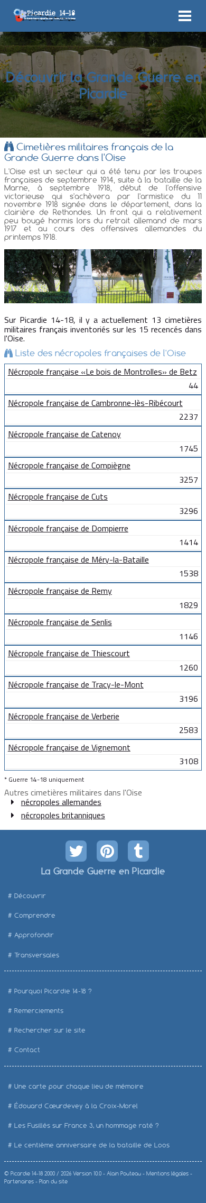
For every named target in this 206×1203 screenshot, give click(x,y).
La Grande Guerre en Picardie (103, 870)
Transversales (36, 955)
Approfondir (34, 935)
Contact (27, 1050)
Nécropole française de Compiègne (69, 465)
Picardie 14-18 (27, 1173)
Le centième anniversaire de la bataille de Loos (92, 1145)
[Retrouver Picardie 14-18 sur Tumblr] (138, 851)
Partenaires (19, 1181)
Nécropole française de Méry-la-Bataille (78, 559)
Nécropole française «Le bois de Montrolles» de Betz (102, 371)
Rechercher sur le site (50, 1030)
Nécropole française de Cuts (58, 496)
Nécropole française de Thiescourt (69, 653)
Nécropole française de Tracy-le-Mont (76, 684)
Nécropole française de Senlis (60, 622)
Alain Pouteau (124, 1173)
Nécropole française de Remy (60, 590)
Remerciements (38, 1011)
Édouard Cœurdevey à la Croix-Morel (76, 1106)
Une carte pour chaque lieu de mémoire (79, 1086)
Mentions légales (167, 1173)
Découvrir (30, 896)
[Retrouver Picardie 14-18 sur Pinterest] (107, 851)
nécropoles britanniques (63, 815)
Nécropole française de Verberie (63, 716)
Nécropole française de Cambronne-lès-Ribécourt (95, 402)
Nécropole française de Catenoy (64, 434)
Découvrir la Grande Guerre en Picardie (102, 84)
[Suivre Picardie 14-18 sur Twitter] (76, 851)
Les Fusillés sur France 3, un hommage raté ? (86, 1125)
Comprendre (34, 915)
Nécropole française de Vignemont (69, 747)
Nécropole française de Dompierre (68, 528)
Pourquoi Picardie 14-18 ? (53, 991)
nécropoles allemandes (61, 801)
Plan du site (53, 1181)
